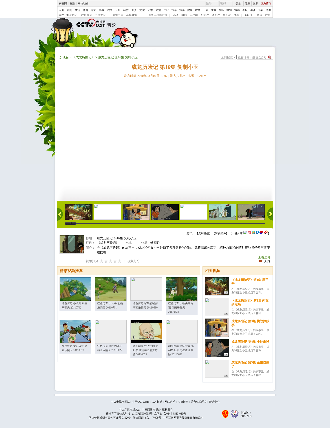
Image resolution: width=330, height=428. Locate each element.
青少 (134, 10)
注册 (247, 3)
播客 (236, 15)
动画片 (216, 15)
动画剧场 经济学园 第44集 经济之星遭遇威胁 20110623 (181, 350)
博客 (237, 10)
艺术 (150, 10)
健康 (190, 10)
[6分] (110, 261)
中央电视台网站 (120, 401)
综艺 (93, 10)
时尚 (197, 10)
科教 (126, 10)
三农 (205, 10)
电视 (61, 15)
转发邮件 (220, 233)
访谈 (252, 10)
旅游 (182, 10)
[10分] (119, 261)
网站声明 (170, 401)
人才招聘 (157, 401)
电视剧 (194, 15)
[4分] (106, 261)
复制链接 (203, 233)
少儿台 (64, 57)
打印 (189, 233)
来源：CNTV (197, 76)
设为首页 (265, 3)
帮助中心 (214, 401)
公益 (158, 10)
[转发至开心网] (249, 233)
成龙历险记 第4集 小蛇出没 (250, 341)
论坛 (245, 10)
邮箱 (260, 10)
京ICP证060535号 (142, 413)
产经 (166, 10)
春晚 (101, 10)
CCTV (249, 15)
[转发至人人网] (258, 233)
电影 (184, 15)
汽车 (174, 10)
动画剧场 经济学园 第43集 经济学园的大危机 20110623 (145, 350)
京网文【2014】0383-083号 (170, 413)
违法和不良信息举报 (118, 413)
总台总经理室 (199, 401)
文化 (142, 10)
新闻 (69, 10)
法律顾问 (183, 401)
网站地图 (83, 3)
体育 (85, 10)
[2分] (101, 261)
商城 (213, 10)
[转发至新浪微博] (266, 233)
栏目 (268, 15)
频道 (259, 15)
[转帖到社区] (245, 233)
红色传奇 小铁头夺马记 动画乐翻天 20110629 (180, 307)
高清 (175, 15)
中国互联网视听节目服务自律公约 (183, 417)
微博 (229, 10)
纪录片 (205, 15)
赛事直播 (131, 15)
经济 (77, 10)
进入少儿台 (178, 76)
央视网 (63, 3)
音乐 (118, 10)
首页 (61, 10)
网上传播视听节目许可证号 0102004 (110, 417)
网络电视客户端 (157, 15)
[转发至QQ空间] (253, 233)
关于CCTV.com (140, 401)
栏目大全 (86, 15)
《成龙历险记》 (84, 57)
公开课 (227, 15)
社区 (221, 10)
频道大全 (71, 15)
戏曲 (109, 10)
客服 (255, 3)
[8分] (115, 261)
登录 (238, 3)
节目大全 (100, 15)
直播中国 (117, 15)
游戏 (268, 10)
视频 (72, 3)
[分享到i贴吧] (261, 233)
